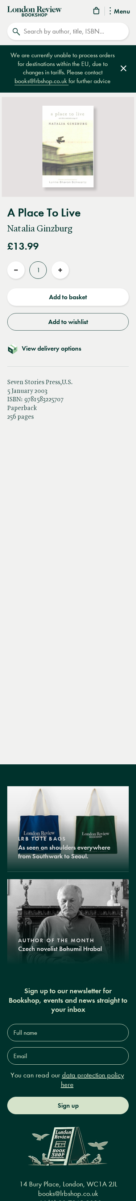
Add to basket (68, 297)
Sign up (68, 1105)
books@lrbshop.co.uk (42, 81)
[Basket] (96, 12)
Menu (122, 11)
